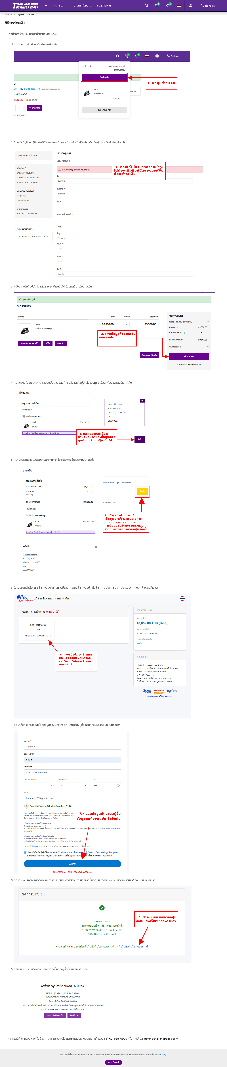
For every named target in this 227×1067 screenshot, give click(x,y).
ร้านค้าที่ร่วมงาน (82, 6)
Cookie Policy (159, 1054)
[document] (113, 1058)
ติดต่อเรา (210, 6)
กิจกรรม (59, 6)
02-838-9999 (118, 1039)
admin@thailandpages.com (160, 1039)
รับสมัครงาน (104, 6)
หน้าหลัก (9, 14)
